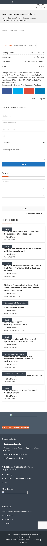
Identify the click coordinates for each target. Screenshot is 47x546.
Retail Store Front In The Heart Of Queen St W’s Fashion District (21, 340)
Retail (7, 229)
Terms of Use (7, 515)
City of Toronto (38, 57)
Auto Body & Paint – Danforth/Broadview (14, 306)
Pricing (4, 482)
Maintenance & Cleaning (34, 61)
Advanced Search (34, 213)
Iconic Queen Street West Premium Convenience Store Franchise (21, 232)
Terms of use (10, 539)
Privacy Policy (7, 519)
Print (33, 99)
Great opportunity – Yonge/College (14, 20)
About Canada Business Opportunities (17, 511)
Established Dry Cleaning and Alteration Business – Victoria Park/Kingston (18, 358)
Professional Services (13, 458)
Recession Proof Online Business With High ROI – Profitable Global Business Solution (22, 268)
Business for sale (29, 18)
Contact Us (6, 523)
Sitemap (36, 539)
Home (4, 18)
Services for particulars (14, 374)
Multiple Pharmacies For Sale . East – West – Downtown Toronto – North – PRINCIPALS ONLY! (22, 288)
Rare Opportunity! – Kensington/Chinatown (15, 323)
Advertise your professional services (16, 478)
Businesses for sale (14, 18)
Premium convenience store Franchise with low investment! (22, 249)
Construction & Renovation (15, 303)
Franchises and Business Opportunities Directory (20, 449)
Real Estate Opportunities (15, 454)
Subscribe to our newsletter (15, 427)
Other (7, 263)
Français (23, 542)
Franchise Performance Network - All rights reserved (27, 535)
